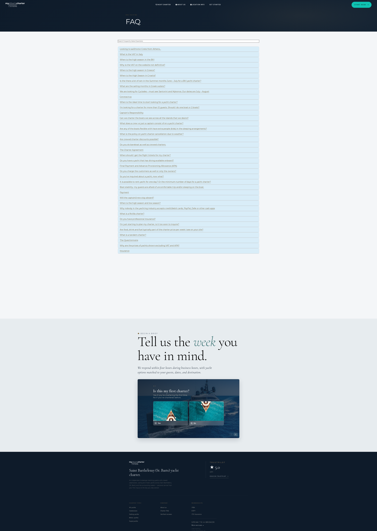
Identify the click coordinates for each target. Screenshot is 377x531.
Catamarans (133, 511)
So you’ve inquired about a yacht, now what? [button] (142, 176)
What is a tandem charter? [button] (133, 235)
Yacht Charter (164, 4)
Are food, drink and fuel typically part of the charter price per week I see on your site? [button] (161, 229)
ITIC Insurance (197, 514)
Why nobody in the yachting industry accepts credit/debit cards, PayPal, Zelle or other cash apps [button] (167, 208)
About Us (181, 4)
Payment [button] (124, 192)
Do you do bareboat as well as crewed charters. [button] (143, 144)
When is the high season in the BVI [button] (137, 59)
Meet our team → (198, 525)
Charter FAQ (164, 511)
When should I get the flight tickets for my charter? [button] (145, 155)
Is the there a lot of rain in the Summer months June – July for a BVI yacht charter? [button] (160, 81)
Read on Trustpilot (219, 476)
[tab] (188, 49)
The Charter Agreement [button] (131, 150)
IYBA (193, 507)
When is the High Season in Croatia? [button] (138, 75)
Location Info (198, 4)
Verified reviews (166, 514)
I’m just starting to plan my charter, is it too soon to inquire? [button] (149, 224)
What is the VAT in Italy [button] (131, 54)
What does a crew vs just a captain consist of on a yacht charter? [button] (151, 123)
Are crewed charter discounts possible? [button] (139, 139)
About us (163, 507)
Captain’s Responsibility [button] (131, 113)
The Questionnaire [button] (129, 240)
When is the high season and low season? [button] (140, 203)
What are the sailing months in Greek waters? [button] (142, 86)
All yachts (132, 507)
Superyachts (133, 521)
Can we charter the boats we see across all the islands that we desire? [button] (154, 118)
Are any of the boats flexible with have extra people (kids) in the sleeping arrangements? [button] (163, 128)
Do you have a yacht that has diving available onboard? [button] (147, 160)
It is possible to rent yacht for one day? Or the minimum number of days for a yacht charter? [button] (165, 182)
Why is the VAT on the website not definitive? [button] (142, 65)
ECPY (193, 511)
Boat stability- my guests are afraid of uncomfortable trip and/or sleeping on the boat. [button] (162, 187)
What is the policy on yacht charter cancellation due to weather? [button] (152, 134)
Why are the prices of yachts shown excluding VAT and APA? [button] (149, 245)
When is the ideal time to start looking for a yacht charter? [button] (149, 102)
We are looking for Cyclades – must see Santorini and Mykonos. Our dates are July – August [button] (164, 91)
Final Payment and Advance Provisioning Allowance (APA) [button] (148, 166)
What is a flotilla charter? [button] (132, 213)
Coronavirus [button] (126, 97)
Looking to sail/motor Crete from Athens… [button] (140, 49)
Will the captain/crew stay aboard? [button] (137, 198)
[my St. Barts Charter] (15, 4)
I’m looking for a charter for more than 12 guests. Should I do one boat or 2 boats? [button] (159, 107)
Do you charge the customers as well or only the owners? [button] (148, 171)
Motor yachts (133, 518)
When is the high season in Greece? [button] (137, 70)
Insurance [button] (124, 251)
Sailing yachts (134, 514)
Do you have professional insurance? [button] (138, 219)
